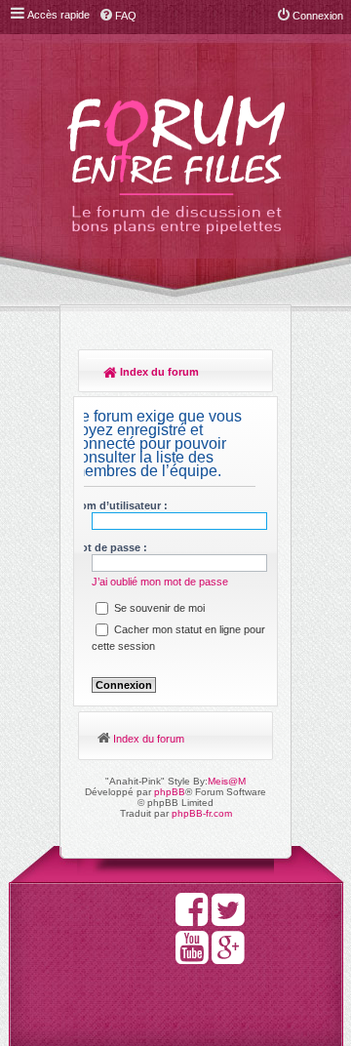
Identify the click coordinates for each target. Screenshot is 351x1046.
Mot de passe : (109, 547)
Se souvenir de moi (158, 608)
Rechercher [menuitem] (248, 374)
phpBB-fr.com (202, 813)
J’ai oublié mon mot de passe (160, 581)
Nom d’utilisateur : (120, 505)
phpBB (169, 791)
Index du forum (158, 372)
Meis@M (227, 781)
